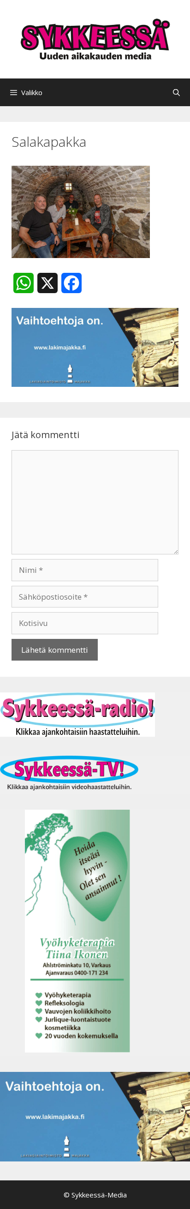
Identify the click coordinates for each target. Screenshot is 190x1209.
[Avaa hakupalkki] (176, 92)
